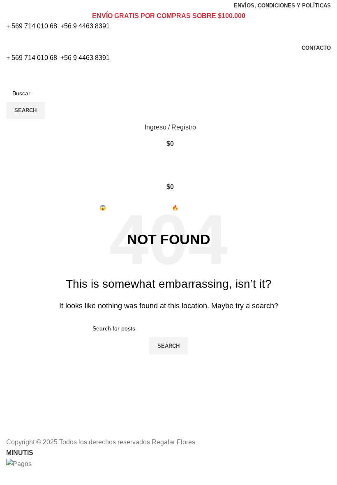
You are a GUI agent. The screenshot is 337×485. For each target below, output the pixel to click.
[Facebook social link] (163, 37)
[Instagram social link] (173, 37)
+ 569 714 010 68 (31, 26)
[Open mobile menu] (168, 160)
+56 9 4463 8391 (85, 26)
